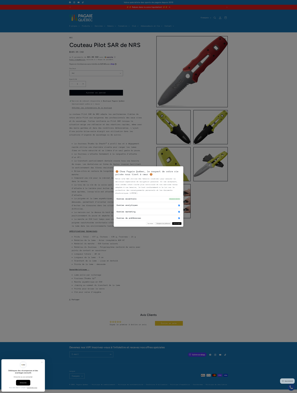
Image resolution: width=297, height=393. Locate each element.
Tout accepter (177, 223)
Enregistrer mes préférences (163, 223)
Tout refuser (150, 223)
